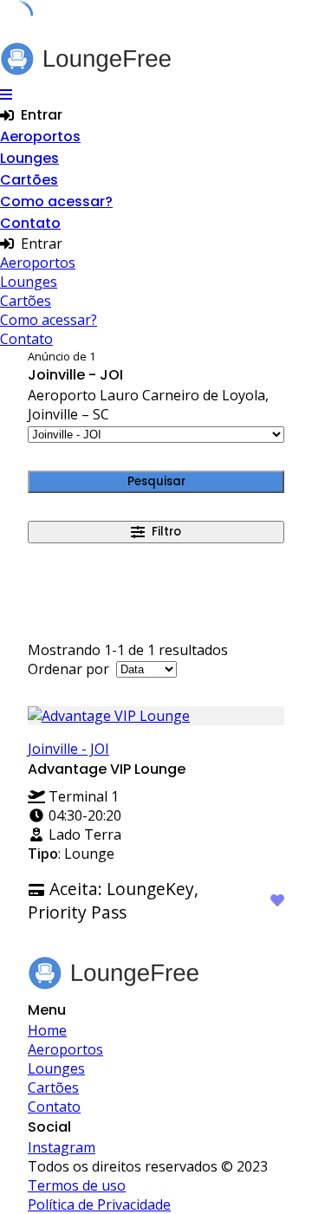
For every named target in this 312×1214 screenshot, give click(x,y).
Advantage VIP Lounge (106, 769)
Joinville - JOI (68, 748)
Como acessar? (56, 201)
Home (47, 1030)
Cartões (29, 180)
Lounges (29, 158)
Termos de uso (77, 1185)
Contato (30, 223)
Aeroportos (40, 136)
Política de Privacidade (99, 1204)
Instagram (61, 1147)
